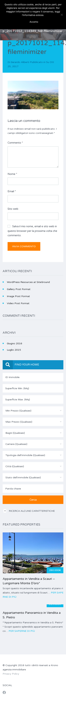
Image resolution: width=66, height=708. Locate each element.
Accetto (34, 21)
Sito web (13, 208)
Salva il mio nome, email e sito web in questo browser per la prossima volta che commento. (32, 231)
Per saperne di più (22, 630)
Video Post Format (18, 303)
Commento (15, 142)
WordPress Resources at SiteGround (28, 282)
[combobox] (33, 410)
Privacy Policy (11, 673)
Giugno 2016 (14, 343)
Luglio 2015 (14, 349)
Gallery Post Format (18, 289)
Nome (12, 174)
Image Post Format (18, 296)
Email (12, 191)
